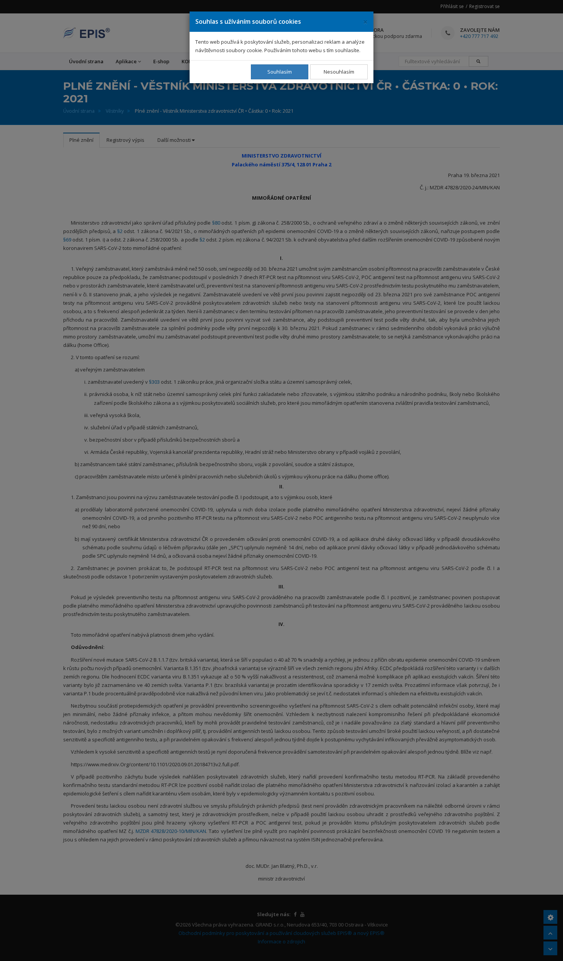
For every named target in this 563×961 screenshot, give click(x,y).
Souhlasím (279, 71)
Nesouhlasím (339, 71)
